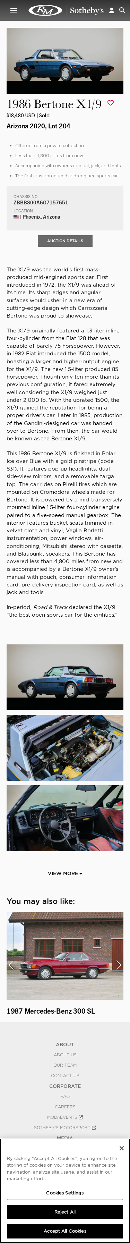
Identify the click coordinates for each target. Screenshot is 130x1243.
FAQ (65, 1096)
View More (63, 873)
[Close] (121, 1148)
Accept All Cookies (65, 1231)
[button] (111, 10)
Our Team (65, 1065)
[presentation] (11, 965)
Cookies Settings (65, 1192)
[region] (65, 1191)
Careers (65, 1107)
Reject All (65, 1212)
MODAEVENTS (63, 1117)
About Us (65, 1054)
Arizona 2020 (26, 125)
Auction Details (65, 240)
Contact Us (65, 1075)
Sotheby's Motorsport (63, 1127)
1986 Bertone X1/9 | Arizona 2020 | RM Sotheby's (66, 10)
